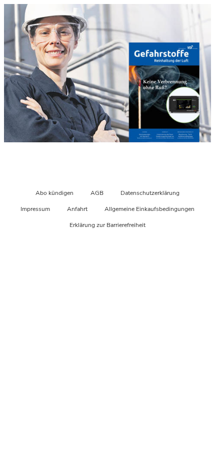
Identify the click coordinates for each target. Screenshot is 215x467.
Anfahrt (77, 209)
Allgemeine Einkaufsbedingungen (149, 209)
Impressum (35, 209)
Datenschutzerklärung (150, 193)
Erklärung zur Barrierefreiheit (108, 225)
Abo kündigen (55, 193)
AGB (97, 193)
